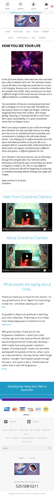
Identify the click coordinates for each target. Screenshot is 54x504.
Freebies (45, 31)
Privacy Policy (42, 438)
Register (22, 458)
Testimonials (23, 37)
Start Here (18, 31)
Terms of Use (26, 442)
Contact (42, 37)
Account (32, 458)
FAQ (33, 37)
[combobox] (27, 448)
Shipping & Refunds (28, 438)
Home (7, 31)
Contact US (46, 430)
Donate (37, 430)
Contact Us (16, 438)
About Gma (13, 430)
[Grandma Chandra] (27, 21)
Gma (28, 31)
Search (26, 434)
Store (36, 31)
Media (11, 37)
